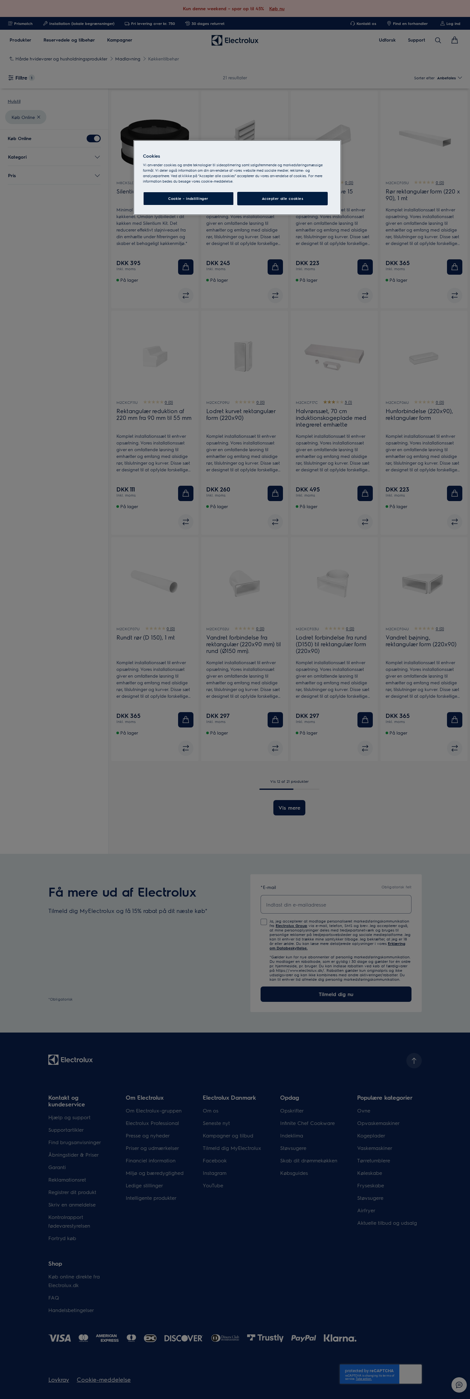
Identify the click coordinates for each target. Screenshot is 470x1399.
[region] (237, 178)
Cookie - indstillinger (188, 198)
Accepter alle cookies (282, 198)
